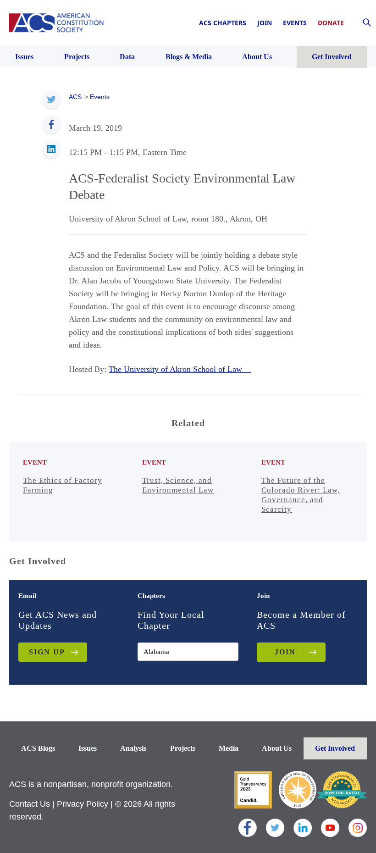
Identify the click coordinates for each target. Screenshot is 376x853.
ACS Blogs (38, 748)
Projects (182, 748)
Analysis (133, 748)
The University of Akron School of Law (180, 369)
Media (228, 748)
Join (264, 22)
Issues (87, 748)
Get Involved (335, 748)
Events (295, 22)
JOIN (285, 652)
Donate (331, 22)
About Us (277, 748)
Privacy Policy (82, 804)
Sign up (47, 652)
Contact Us (29, 804)
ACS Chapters (222, 22)
